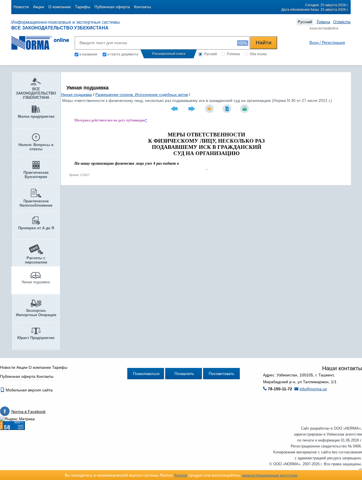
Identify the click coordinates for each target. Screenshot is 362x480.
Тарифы (82, 7)
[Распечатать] (245, 108)
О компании (59, 7)
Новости (21, 7)
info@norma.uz (313, 389)
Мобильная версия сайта (29, 390)
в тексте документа (122, 54)
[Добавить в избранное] (210, 108)
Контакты (142, 7)
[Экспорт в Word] (227, 108)
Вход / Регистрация (327, 42)
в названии (88, 54)
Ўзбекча (323, 22)
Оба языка (258, 54)
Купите (180, 475)
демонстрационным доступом (270, 475)
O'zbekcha (341, 22)
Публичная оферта (112, 7)
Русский (305, 22)
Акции (38, 7)
